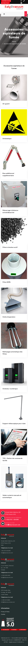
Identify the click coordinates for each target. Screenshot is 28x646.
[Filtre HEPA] (14, 266)
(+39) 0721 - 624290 (12, 519)
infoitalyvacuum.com (12, 525)
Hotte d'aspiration (9, 317)
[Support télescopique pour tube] (14, 407)
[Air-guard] (14, 87)
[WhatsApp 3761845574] (21, 1)
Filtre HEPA (7, 282)
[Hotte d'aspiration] (14, 301)
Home (14, 41)
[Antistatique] (14, 122)
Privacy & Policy (5, 611)
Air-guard (6, 104)
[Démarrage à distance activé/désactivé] (14, 194)
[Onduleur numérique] (14, 372)
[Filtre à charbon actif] (14, 231)
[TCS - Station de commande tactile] (14, 442)
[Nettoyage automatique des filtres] (14, 335)
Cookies (3, 614)
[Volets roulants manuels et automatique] (14, 479)
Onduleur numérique (10, 389)
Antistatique (7, 138)
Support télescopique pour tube (14, 423)
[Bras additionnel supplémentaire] (14, 157)
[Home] (14, 7)
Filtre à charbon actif (10, 247)
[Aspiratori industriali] (14, 535)
